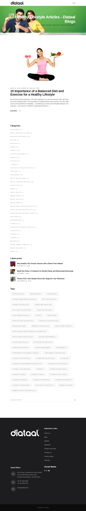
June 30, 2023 (15, 88)
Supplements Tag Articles (55, 352)
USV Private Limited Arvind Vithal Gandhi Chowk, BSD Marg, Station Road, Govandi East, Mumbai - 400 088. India (29, 475)
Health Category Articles (20, 181)
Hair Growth (15, 174)
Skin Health (14, 216)
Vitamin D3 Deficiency (58, 369)
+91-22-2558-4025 (22, 483)
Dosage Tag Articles (21, 304)
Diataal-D (13, 150)
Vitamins (13, 237)
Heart (12, 188)
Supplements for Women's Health (26, 352)
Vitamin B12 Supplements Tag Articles (27, 363)
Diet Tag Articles (49, 299)
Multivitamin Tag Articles (23, 336)
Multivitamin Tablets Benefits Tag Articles (29, 331)
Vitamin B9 (65, 358)
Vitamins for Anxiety (64, 379)
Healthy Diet (35, 88)
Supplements (61, 347)
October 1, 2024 (23, 273)
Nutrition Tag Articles (43, 342)
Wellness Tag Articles (44, 385)
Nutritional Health (20, 342)
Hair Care (14, 171)
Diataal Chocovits (50, 449)
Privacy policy (48, 456)
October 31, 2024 (23, 265)
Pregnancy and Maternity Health (23, 213)
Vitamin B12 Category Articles (22, 227)
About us (47, 433)
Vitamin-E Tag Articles (21, 358)
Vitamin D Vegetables (41, 379)
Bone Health (52, 293)
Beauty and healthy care (20, 133)
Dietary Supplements (18, 153)
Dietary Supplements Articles (24, 299)
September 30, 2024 (24, 280)
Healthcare (52, 315)
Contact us (47, 452)
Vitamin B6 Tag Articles (46, 358)
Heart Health (15, 192)
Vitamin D (13, 234)
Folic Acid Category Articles (21, 167)
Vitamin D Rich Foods (58, 374)
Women (12, 251)
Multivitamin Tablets (64, 326)
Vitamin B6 (14, 230)
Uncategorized (16, 220)
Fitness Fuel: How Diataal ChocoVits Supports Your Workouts (41, 279)
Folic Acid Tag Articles (22, 310)
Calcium (13, 140)
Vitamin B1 (14, 223)
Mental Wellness (19, 326)
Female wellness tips (43, 304)
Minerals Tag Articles (40, 326)
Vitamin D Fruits (37, 374)
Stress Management (42, 347)
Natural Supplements (47, 336)
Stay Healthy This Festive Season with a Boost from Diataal (40, 263)
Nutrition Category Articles (21, 209)
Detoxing (13, 143)
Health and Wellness (18, 178)
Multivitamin (15, 202)
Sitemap (47, 460)
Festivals (14, 160)
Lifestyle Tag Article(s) (48, 320)
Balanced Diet (35, 293)
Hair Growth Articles (21, 315)
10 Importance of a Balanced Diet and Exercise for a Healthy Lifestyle (37, 92)
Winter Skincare (16, 248)
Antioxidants (15, 129)
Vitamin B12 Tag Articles (57, 363)
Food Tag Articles (44, 310)
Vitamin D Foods (19, 374)
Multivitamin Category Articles (22, 206)
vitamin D (40, 369)
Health (38, 315)
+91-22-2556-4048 (22, 481)
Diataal (13, 146)
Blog (45, 437)
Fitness (13, 164)
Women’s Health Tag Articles (24, 390)
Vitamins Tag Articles (21, 385)
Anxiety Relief (18, 293)
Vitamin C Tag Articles (21, 369)
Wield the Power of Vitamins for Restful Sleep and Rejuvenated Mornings (45, 271)
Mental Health (15, 199)
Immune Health (15, 195)
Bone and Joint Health (19, 136)
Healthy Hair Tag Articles (23, 320)
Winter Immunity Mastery (20, 244)
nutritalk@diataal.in (23, 487)
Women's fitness (66, 385)
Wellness (13, 241)
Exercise (25, 88)
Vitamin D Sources (20, 379)
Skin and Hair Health (21, 347)
